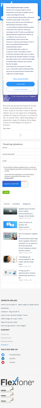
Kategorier (27, 204)
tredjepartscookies (12, 52)
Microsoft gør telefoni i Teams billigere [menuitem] (13, 326)
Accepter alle (20, 84)
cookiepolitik (14, 69)
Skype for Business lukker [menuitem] (9, 322)
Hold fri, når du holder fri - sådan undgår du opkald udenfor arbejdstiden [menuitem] (20, 306)
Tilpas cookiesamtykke (20, 79)
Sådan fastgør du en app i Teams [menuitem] (11, 319)
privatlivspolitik (8, 178)
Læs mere (6, 128)
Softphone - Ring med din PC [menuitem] (10, 312)
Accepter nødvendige (20, 89)
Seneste (7, 204)
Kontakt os (4, 345)
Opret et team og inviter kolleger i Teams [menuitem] (14, 315)
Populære (16, 204)
